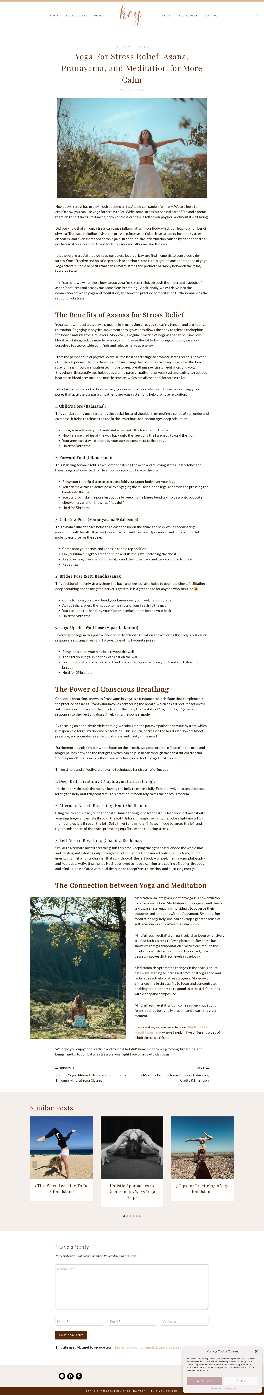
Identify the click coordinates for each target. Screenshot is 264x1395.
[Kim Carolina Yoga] (132, 15)
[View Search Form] (257, 15)
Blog (98, 15)
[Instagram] (62, 1376)
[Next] (229, 1164)
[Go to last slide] (34, 1164)
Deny (241, 1381)
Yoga (144, 47)
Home (54, 15)
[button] (256, 1351)
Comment (65, 1269)
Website (169, 1321)
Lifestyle (125, 47)
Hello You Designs (163, 1391)
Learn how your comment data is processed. (148, 1347)
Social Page (188, 15)
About (167, 15)
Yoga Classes (76, 15)
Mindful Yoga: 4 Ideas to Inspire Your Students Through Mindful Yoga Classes (90, 1074)
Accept (204, 1381)
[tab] (124, 1216)
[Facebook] (70, 1376)
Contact (212, 15)
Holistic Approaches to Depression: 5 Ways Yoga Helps (131, 1191)
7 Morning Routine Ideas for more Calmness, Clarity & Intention (174, 1074)
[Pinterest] (79, 1376)
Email (115, 1321)
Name (62, 1321)
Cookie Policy (215, 1388)
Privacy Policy (230, 1388)
